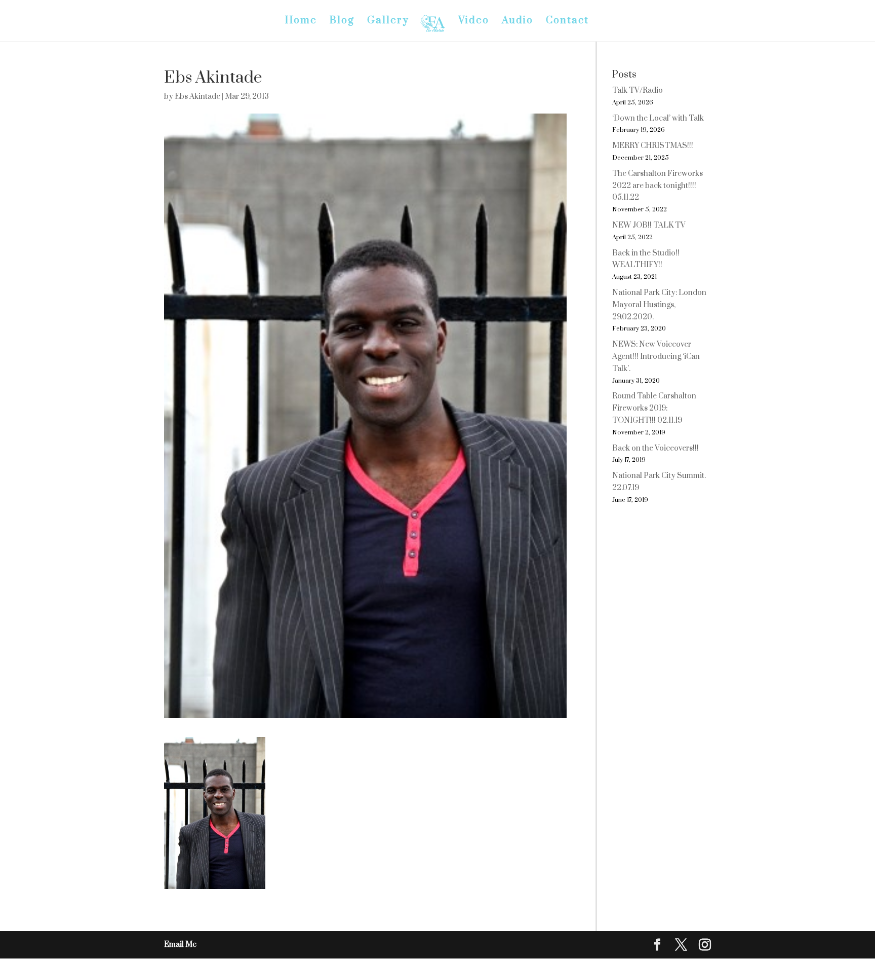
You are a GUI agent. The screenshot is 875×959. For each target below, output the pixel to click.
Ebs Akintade (197, 96)
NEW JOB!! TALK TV (649, 225)
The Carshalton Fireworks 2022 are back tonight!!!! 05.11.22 (657, 186)
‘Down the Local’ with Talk (658, 118)
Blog (342, 22)
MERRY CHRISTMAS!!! (652, 146)
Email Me (180, 944)
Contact (567, 22)
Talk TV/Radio (637, 90)
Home (301, 22)
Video (473, 22)
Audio (517, 22)
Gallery (388, 22)
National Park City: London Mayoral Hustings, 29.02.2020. (659, 305)
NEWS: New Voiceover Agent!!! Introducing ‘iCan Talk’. (656, 357)
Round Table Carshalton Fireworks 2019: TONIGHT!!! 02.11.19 (654, 408)
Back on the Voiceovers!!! (655, 448)
